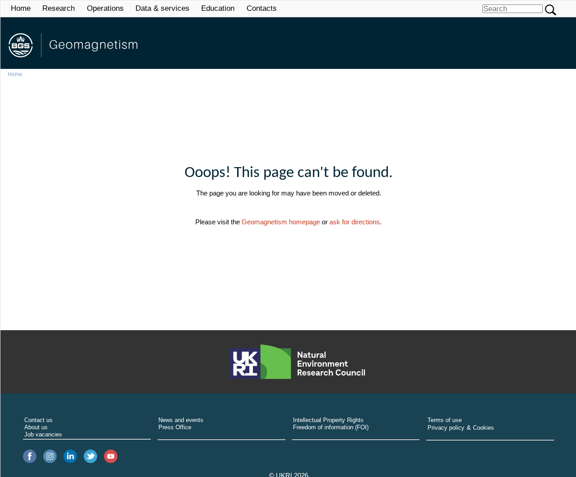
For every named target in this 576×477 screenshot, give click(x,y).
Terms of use (445, 420)
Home (21, 8)
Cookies (483, 427)
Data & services (162, 8)
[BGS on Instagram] (50, 456)
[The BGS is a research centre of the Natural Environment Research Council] (297, 361)
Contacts (262, 8)
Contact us (38, 420)
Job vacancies (43, 434)
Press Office (174, 427)
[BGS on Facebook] (29, 456)
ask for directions (354, 222)
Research (58, 8)
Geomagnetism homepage (281, 222)
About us (36, 427)
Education (217, 8)
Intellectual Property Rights (328, 420)
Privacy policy (446, 427)
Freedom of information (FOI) (331, 427)
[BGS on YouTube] (110, 456)
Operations (105, 8)
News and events (180, 420)
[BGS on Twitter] (90, 456)
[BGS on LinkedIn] (70, 456)
